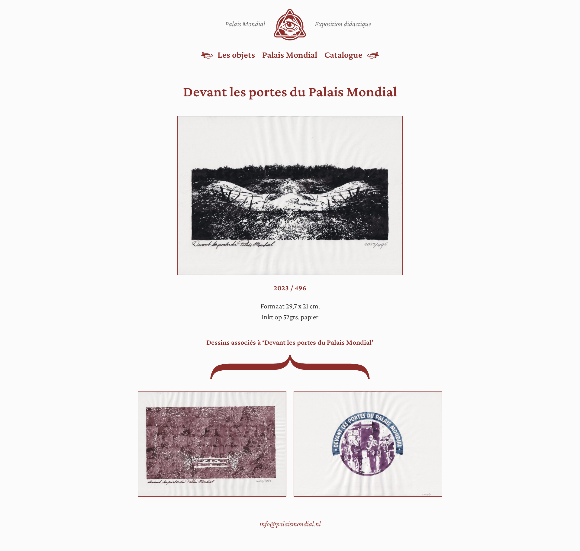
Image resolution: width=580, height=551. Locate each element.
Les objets (236, 55)
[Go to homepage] (289, 24)
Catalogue (343, 55)
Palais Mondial (289, 55)
